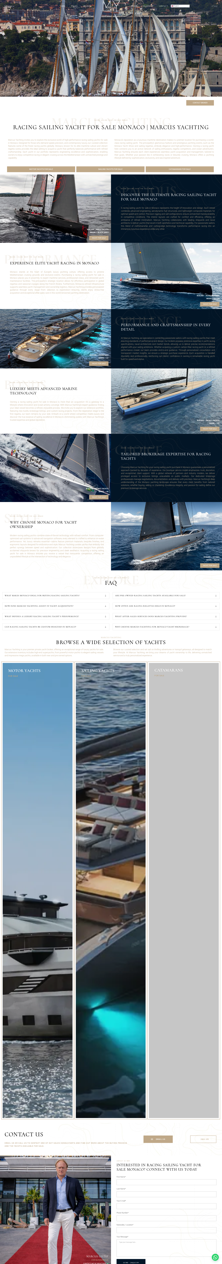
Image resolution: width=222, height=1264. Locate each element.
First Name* (121, 1177)
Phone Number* (123, 1213)
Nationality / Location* (125, 1225)
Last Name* (121, 1189)
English (176, 6)
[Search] (6, 6)
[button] (215, 1257)
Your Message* (122, 1237)
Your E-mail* (121, 1201)
